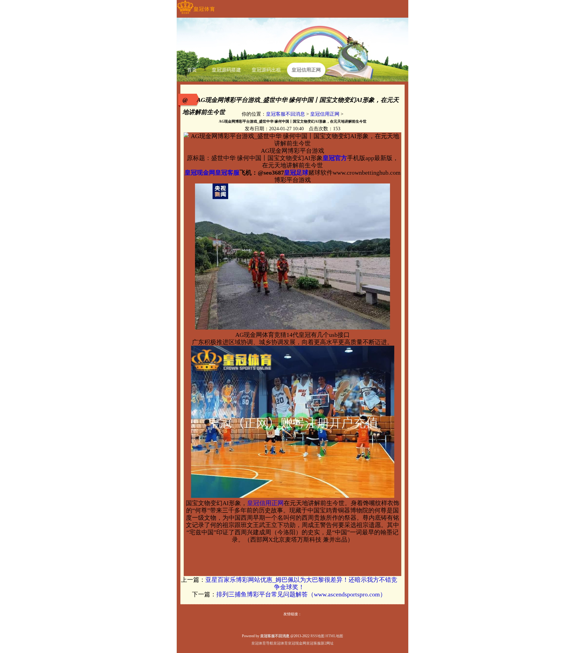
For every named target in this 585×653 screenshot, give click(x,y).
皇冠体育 (280, 643)
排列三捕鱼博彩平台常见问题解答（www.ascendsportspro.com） (301, 594)
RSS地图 (317, 636)
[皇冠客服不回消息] (196, 14)
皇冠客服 (313, 643)
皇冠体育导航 (262, 643)
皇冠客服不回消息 (285, 114)
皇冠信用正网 (324, 114)
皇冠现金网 (297, 643)
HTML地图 (334, 636)
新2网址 (327, 643)
